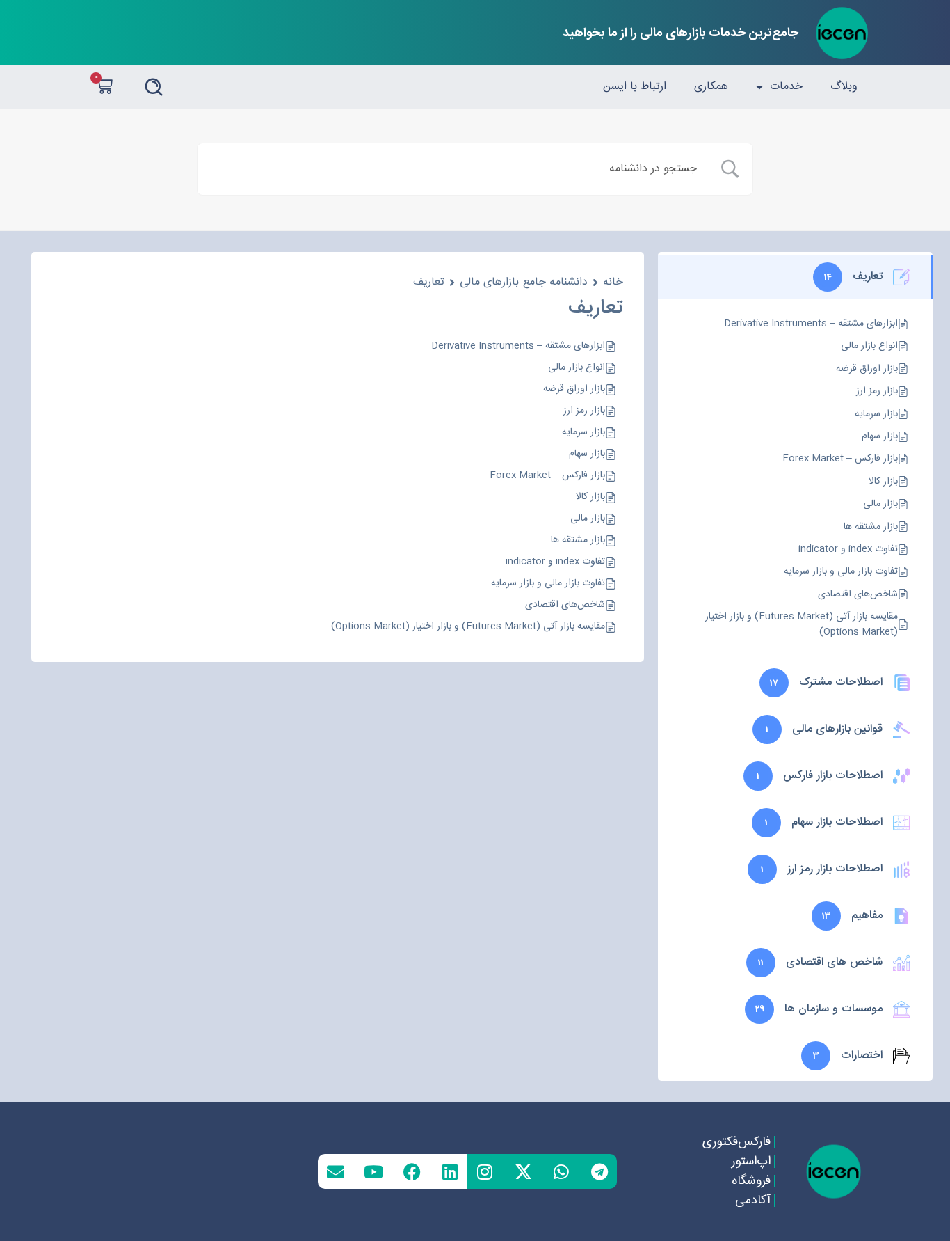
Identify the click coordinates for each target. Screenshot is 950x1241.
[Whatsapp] (561, 1171)
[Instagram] (484, 1171)
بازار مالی (587, 519)
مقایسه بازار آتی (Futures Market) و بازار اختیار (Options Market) (468, 626)
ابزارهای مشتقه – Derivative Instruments (518, 346)
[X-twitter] (523, 1171)
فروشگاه (750, 1181)
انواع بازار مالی (576, 368)
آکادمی (752, 1200)
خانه (613, 282)
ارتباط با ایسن (634, 86)
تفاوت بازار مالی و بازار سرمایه (548, 583)
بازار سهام (587, 454)
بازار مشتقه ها (578, 540)
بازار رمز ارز (584, 411)
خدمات (786, 86)
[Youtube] (373, 1171)
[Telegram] (599, 1171)
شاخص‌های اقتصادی (565, 605)
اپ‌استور (750, 1161)
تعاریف (428, 282)
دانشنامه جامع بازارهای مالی (524, 282)
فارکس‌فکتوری (736, 1142)
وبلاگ (844, 86)
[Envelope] (335, 1171)
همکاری (711, 86)
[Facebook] (411, 1171)
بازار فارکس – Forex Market (547, 475)
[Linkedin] (450, 1171)
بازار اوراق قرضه (574, 389)
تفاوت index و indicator (555, 562)
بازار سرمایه (583, 432)
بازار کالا (590, 497)
